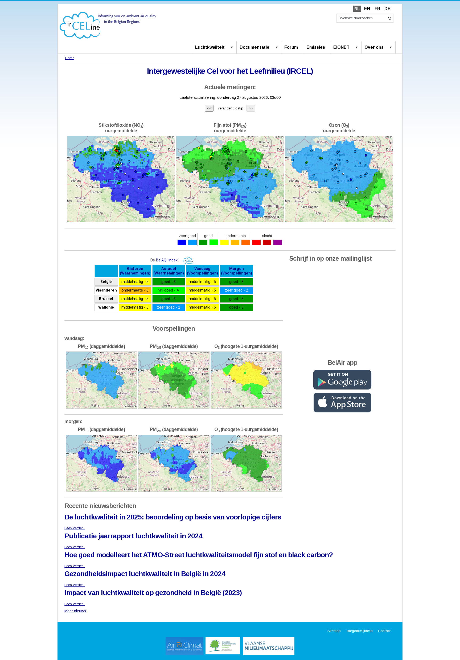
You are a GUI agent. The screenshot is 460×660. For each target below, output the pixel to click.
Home (69, 58)
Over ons (374, 47)
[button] (232, 47)
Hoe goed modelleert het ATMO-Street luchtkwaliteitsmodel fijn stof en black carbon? (198, 555)
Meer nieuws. (75, 611)
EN (367, 8)
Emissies (315, 47)
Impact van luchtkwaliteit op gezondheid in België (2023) (153, 593)
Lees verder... (74, 528)
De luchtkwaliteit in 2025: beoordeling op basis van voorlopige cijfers (172, 517)
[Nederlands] (108, 25)
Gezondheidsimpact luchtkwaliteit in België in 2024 (144, 574)
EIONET (341, 47)
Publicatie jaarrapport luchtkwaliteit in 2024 (133, 536)
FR (377, 8)
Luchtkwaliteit (210, 47)
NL (357, 8)
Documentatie (254, 47)
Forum (291, 47)
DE (387, 8)
